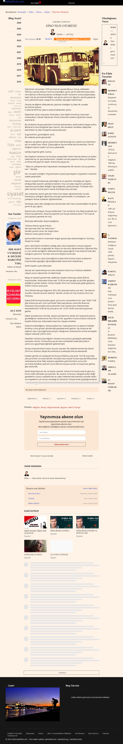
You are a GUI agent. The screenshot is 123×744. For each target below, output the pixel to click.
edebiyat (17, 186)
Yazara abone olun (61, 444)
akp (18, 201)
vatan (11, 167)
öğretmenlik (54, 407)
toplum (16, 148)
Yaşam (53, 557)
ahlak (19, 100)
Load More (62, 673)
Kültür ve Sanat (14, 267)
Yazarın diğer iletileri (90, 488)
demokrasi (15, 120)
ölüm (9, 127)
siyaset (15, 193)
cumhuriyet (11, 159)
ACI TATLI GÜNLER (59, 555)
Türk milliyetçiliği (14, 198)
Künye (40, 733)
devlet (18, 176)
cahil (10, 91)
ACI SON (15, 310)
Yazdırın (48, 39)
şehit (19, 161)
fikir (19, 159)
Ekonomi (17, 314)
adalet (18, 91)
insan (18, 114)
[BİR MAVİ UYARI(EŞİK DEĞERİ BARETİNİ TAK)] (13, 233)
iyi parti (15, 130)
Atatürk (15, 152)
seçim (17, 112)
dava (10, 112)
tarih (18, 145)
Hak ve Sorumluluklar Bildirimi (59, 733)
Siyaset (27, 536)
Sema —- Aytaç (65, 34)
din (19, 94)
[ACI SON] (13, 295)
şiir (17, 172)
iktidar (11, 115)
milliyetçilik (16, 108)
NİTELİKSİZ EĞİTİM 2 (60, 531)
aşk (19, 134)
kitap (18, 156)
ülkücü (12, 137)
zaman (18, 189)
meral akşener (16, 181)
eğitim (18, 167)
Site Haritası (79, 733)
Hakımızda (30, 733)
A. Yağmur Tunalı (112, 238)
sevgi (13, 156)
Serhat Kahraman (112, 284)
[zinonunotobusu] (61, 65)
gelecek (12, 202)
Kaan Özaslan (112, 201)
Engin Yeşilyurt (112, 179)
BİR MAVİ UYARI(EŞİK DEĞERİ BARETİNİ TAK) (14, 256)
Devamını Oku (11, 271)
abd (19, 117)
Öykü (95, 39)
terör (13, 134)
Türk (10, 144)
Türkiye (16, 123)
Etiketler (105, 733)
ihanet (12, 100)
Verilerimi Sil (12, 736)
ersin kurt (17, 205)
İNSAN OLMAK (87, 456)
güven (65, 407)
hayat (18, 103)
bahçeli (11, 103)
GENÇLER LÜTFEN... (33, 555)
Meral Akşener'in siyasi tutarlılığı (41, 456)
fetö (19, 137)
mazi (44, 407)
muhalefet (16, 164)
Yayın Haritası (93, 733)
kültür (12, 161)
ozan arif (17, 106)
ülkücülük (17, 127)
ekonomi (15, 97)
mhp (18, 141)
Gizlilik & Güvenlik (14, 733)
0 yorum (62, 41)
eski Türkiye (75, 407)
